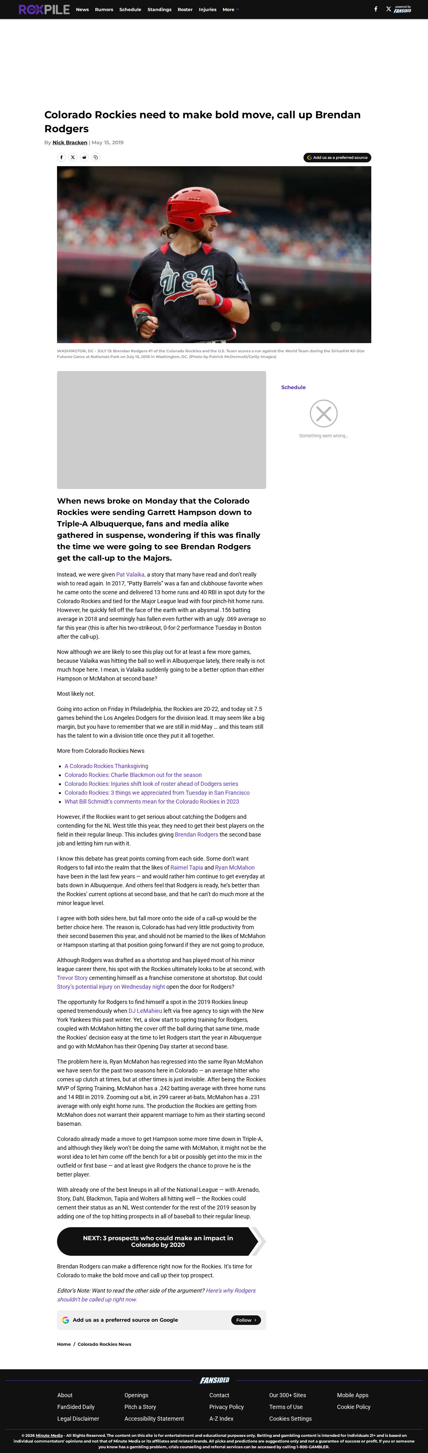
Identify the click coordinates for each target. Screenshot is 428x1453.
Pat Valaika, (131, 574)
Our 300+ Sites (287, 1395)
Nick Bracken (70, 143)
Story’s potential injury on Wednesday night (111, 986)
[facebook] (375, 8)
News (82, 9)
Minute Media (49, 1435)
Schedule (130, 9)
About (65, 1395)
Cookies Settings (290, 1418)
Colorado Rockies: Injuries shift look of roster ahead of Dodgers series (151, 783)
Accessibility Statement (154, 1418)
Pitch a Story (140, 1407)
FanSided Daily (76, 1407)
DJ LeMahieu (145, 1010)
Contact (219, 1395)
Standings (159, 9)
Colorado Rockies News (104, 1344)
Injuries (207, 9)
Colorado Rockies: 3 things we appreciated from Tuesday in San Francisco (157, 792)
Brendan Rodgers (196, 834)
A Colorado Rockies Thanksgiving (106, 766)
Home (64, 1344)
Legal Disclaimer (78, 1418)
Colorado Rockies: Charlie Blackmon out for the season (133, 775)
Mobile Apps (352, 1395)
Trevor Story (72, 977)
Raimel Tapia (186, 867)
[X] (388, 8)
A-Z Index (221, 1418)
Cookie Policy (354, 1407)
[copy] (95, 157)
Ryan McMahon (235, 867)
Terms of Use (286, 1407)
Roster (185, 9)
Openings (136, 1395)
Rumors (104, 9)
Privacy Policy (226, 1407)
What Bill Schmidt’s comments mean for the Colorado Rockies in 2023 (152, 801)
